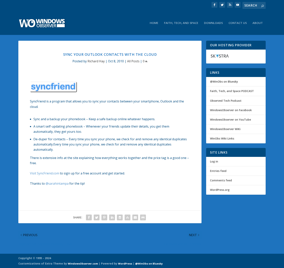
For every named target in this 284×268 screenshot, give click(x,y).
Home (154, 23)
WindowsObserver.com (83, 263)
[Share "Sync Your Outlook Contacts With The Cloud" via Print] (143, 217)
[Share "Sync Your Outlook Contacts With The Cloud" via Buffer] (120, 217)
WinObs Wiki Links (222, 138)
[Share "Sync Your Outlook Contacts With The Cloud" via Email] (135, 217)
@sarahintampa (57, 183)
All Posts (133, 61)
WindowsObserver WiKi (225, 129)
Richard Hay (96, 61)
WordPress (125, 263)
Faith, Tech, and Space (181, 23)
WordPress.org (220, 190)
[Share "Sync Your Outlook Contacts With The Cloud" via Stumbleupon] (127, 217)
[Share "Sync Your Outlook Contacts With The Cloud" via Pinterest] (104, 217)
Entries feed (218, 171)
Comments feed (221, 180)
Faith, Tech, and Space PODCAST (232, 91)
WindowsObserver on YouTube (230, 119)
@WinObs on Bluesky (224, 81)
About (258, 23)
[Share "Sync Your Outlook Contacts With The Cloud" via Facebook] (89, 217)
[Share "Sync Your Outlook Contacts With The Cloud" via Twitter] (96, 217)
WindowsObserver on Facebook (231, 110)
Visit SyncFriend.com (44, 173)
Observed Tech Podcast (225, 100)
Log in (214, 161)
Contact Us (238, 23)
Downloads (213, 23)
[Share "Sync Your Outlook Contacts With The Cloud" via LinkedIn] (112, 217)
